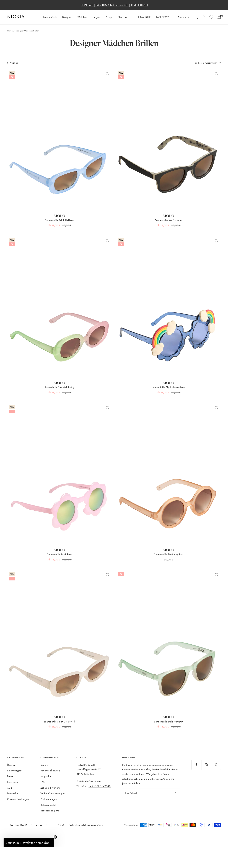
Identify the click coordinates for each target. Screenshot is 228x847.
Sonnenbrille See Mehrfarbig (59, 387)
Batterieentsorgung (49, 810)
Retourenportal (48, 804)
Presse (10, 776)
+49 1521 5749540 (100, 786)
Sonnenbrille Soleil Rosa (59, 554)
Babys (109, 17)
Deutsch (182, 17)
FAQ (42, 782)
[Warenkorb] (219, 17)
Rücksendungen (48, 799)
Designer (66, 17)
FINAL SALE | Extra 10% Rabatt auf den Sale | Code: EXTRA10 (114, 5)
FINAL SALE (144, 17)
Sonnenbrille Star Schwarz (168, 220)
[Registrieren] (175, 793)
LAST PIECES (162, 17)
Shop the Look (125, 17)
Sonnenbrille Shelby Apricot (168, 554)
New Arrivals (49, 17)
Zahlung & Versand (50, 787)
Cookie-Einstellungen (18, 799)
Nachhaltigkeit (14, 770)
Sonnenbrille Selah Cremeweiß (60, 721)
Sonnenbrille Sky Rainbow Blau (168, 387)
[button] (29, 842)
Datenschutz (13, 793)
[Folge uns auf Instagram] (206, 765)
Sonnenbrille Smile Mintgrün (168, 721)
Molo (59, 216)
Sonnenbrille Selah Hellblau (59, 220)
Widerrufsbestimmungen (52, 793)
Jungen (96, 17)
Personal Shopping (50, 770)
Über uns (11, 764)
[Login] (203, 17)
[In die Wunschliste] (107, 73)
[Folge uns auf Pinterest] (216, 765)
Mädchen (82, 17)
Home (10, 30)
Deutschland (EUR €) (18, 824)
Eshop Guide (96, 824)
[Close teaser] (55, 837)
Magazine (45, 776)
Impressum (12, 782)
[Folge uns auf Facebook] (196, 765)
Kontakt (44, 764)
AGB (9, 787)
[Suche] (196, 17)
